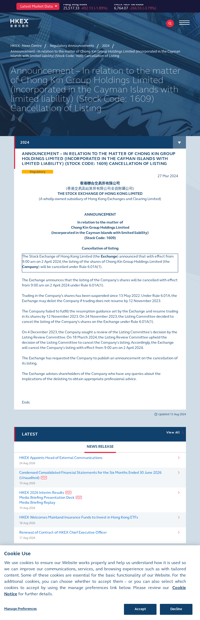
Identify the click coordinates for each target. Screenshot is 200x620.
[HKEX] (27, 23)
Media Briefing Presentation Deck (46, 497)
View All (174, 432)
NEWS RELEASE (100, 446)
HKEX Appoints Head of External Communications (60, 458)
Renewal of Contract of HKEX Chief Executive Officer (63, 532)
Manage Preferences (20, 609)
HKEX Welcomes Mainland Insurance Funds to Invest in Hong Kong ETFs (78, 517)
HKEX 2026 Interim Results (41, 492)
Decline (176, 609)
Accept (140, 609)
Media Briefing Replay (37, 502)
